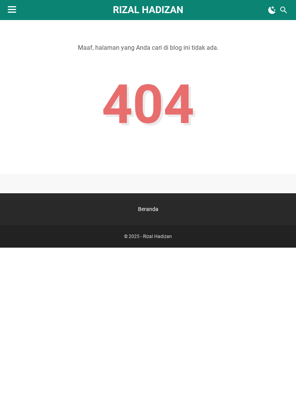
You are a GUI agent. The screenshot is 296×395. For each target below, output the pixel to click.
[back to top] (280, 377)
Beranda (148, 209)
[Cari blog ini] (283, 10)
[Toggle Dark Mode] (272, 10)
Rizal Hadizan (148, 9)
